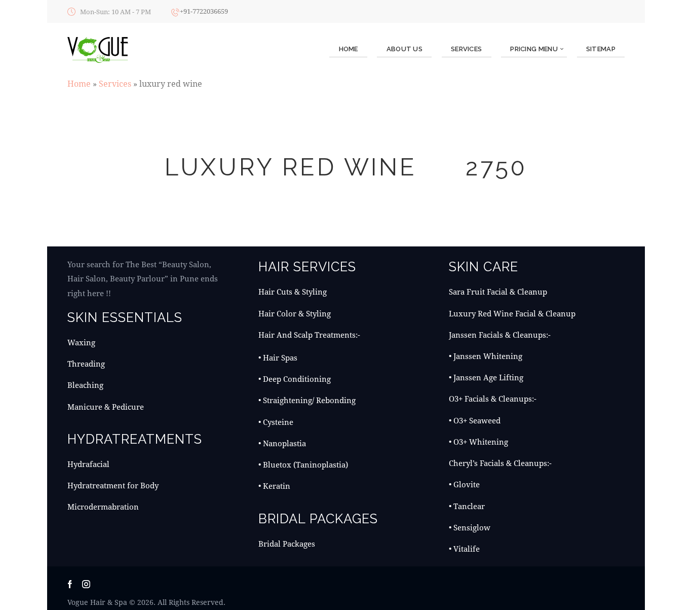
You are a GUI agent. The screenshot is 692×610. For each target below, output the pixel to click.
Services (115, 83)
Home (79, 83)
